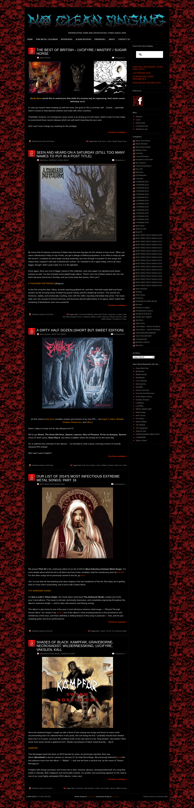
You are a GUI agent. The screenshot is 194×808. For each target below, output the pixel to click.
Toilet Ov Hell (141, 431)
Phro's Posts (140, 295)
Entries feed (140, 123)
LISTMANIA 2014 (142, 188)
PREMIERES (100, 39)
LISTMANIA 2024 (142, 219)
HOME (30, 39)
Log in (138, 120)
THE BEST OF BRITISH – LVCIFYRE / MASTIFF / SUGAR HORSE (81, 51)
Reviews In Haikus (142, 308)
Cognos (119, 314)
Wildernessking (121, 788)
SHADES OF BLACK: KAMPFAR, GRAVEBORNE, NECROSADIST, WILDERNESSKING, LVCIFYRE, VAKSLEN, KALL (74, 646)
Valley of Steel (141, 441)
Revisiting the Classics (144, 311)
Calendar (139, 153)
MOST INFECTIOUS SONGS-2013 (148, 248)
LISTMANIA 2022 (142, 213)
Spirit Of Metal (141, 422)
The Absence (116, 319)
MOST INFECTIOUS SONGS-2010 (148, 238)
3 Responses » (120, 58)
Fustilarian (86, 317)
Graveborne (79, 788)
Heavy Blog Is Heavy (144, 397)
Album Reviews (45, 58)
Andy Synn (42, 141)
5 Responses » (120, 160)
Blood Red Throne (101, 314)
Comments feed (142, 126)
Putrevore (119, 317)
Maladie (104, 465)
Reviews (138, 305)
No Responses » (119, 334)
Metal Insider (141, 412)
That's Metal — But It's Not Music (147, 327)
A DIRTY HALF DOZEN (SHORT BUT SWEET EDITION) (80, 330)
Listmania (139, 179)
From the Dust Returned (145, 393)
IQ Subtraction (140, 175)
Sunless (108, 319)
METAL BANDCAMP (144, 409)
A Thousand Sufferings (86, 314)
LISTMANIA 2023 (142, 216)
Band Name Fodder (143, 147)
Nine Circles (140, 415)
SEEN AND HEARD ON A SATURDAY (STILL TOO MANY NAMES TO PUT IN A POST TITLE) (80, 154)
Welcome (139, 345)
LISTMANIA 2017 (142, 197)
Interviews (139, 172)
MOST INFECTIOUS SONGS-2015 (148, 254)
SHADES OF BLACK (68, 654)
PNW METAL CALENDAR (47, 39)
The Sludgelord (142, 428)
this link (120, 572)
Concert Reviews (142, 156)
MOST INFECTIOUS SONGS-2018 (148, 264)
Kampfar (90, 788)
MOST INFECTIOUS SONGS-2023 (148, 279)
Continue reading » (117, 132)
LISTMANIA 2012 (142, 182)
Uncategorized (141, 339)
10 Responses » (119, 484)
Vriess (124, 319)
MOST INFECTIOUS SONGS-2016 (148, 257)
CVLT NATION (141, 381)
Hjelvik (93, 317)
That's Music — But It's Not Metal (147, 330)
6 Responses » (120, 654)
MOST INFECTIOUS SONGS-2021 (148, 273)
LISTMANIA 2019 (142, 204)
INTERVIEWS (66, 39)
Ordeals (110, 465)
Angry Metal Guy (142, 368)
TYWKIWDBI (140, 437)
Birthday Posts (141, 150)
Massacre (106, 317)
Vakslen (112, 788)
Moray (112, 317)
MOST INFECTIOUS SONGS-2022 (148, 276)
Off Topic (138, 292)
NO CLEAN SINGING (43, 796)
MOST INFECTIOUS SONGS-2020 (148, 270)
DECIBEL (139, 387)
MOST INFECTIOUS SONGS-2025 (148, 286)
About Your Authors (142, 141)
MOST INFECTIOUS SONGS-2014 (52, 484)
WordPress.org (141, 129)
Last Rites (139, 406)
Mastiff (114, 141)
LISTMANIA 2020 (142, 207)
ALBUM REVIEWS (83, 39)
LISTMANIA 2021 (142, 210)
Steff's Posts (140, 323)
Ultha (125, 465)
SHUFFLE (139, 320)
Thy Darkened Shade (119, 631)
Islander (42, 314)
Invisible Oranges (142, 400)
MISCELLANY (140, 229)
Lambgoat (140, 403)
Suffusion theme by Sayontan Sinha (155, 796)
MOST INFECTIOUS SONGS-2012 (148, 245)
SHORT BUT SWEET (58, 334)
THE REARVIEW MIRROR (145, 333)
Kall (86, 788)
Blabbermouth (141, 374)
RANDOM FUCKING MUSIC (59, 160)
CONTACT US (124, 39)
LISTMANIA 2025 (142, 223)
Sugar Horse (122, 141)
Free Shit (138, 169)
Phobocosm (118, 465)
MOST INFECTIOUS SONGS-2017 (148, 260)
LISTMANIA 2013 (142, 185)
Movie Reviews (141, 289)
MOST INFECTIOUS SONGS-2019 (148, 267)
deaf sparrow (141, 384)
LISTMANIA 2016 (142, 194)
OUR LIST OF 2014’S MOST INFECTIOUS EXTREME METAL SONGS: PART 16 (78, 478)
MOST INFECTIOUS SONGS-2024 (148, 282)
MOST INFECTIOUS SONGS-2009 (148, 235)
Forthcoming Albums (143, 166)
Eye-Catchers (140, 163)
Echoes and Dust (142, 390)
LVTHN (108, 631)
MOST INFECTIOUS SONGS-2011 (148, 242)
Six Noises (140, 419)
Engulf (92, 465)
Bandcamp (140, 371)
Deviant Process (76, 317)
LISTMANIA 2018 (142, 201)
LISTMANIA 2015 (142, 191)
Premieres (139, 298)
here (83, 575)
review (59, 612)
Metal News (44, 160)
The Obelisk (140, 425)
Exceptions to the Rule (144, 160)
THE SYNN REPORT (143, 336)
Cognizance (112, 314)
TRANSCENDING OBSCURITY (148, 434)
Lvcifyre (109, 141)
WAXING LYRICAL (142, 342)
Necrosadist (105, 788)
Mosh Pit (138, 232)
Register (139, 117)
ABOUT (112, 39)
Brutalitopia (140, 378)
